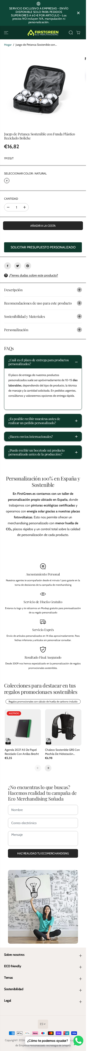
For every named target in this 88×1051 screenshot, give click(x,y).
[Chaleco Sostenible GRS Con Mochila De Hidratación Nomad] (63, 727)
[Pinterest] (27, 265)
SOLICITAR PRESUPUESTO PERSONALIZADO (43, 247)
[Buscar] (70, 32)
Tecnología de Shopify (58, 1045)
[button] (6, 32)
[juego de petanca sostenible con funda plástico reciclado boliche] (38, 89)
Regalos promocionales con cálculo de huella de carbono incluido (43, 701)
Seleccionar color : (25, 173)
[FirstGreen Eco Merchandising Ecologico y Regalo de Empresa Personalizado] (43, 32)
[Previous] (38, 768)
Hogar (7, 44)
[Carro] (78, 32)
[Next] (48, 768)
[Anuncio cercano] (78, 12)
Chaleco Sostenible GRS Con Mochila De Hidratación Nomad (62, 752)
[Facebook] (7, 265)
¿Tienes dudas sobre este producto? (33, 275)
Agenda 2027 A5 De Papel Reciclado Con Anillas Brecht (22, 752)
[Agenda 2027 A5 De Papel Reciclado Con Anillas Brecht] (23, 727)
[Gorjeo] (17, 265)
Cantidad (11, 198)
